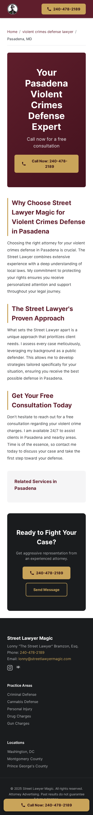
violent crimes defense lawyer (47, 31)
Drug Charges (19, 716)
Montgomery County (25, 759)
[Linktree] (19, 667)
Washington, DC (21, 751)
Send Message (46, 589)
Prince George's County (27, 766)
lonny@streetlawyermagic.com (45, 658)
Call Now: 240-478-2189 (49, 164)
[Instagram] (10, 667)
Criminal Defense (21, 694)
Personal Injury (19, 709)
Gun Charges (18, 723)
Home (12, 31)
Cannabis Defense (22, 701)
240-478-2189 (66, 9)
